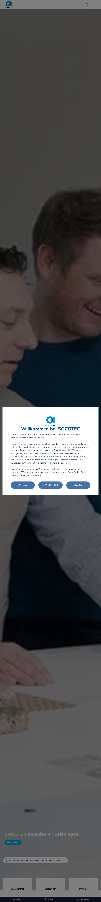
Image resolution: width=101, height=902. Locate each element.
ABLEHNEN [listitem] (78, 485)
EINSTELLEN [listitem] (22, 485)
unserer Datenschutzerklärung (26, 475)
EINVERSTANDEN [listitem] (50, 485)
